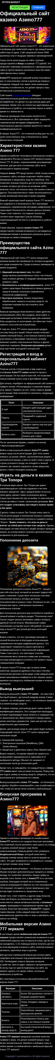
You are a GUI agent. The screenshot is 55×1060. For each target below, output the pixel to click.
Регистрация (20, 7)
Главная (38, 7)
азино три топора (22, 95)
